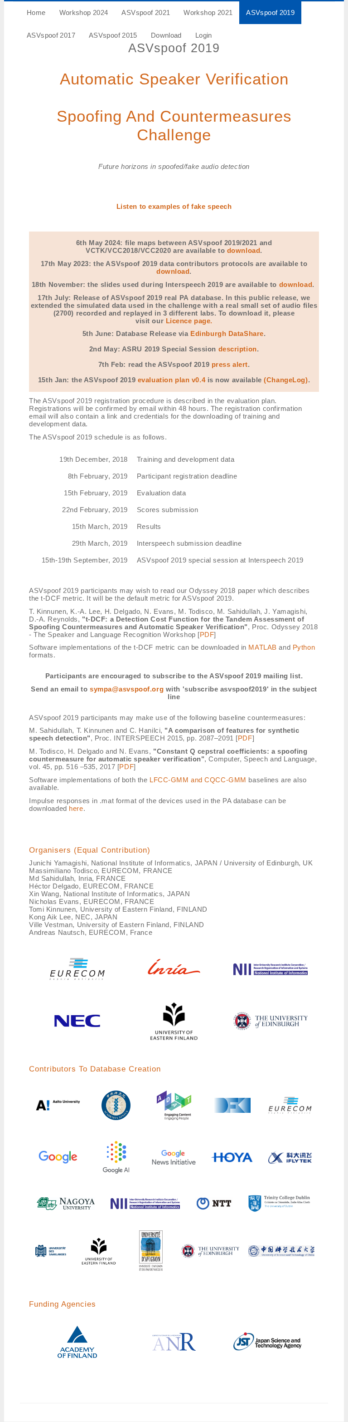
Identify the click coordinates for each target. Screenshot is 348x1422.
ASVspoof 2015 (113, 35)
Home (36, 12)
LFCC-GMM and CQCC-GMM (198, 780)
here (76, 808)
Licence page (188, 321)
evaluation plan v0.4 (171, 380)
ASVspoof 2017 (51, 35)
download (244, 250)
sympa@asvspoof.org (127, 689)
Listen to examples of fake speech (174, 206)
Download (166, 35)
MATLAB (262, 647)
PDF (207, 634)
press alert (230, 364)
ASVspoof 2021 (145, 12)
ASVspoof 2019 (270, 12)
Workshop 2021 (208, 12)
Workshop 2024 (83, 12)
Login (203, 35)
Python (304, 647)
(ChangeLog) (286, 380)
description (237, 349)
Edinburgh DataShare (227, 333)
